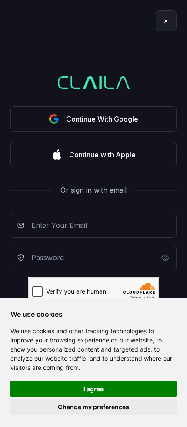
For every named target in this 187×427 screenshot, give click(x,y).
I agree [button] (93, 389)
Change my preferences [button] (93, 406)
